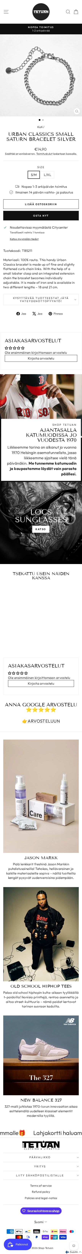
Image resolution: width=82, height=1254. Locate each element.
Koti (40, 127)
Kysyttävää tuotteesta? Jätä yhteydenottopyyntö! (41, 299)
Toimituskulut (44, 154)
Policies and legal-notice (41, 1198)
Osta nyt (41, 215)
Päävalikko (40, 1157)
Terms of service (41, 1185)
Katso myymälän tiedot (24, 239)
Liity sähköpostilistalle (40, 1175)
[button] (73, 1252)
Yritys (40, 1166)
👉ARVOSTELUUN (41, 721)
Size (41, 167)
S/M (34, 175)
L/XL (47, 175)
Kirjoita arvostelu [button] (41, 358)
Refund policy (41, 1192)
